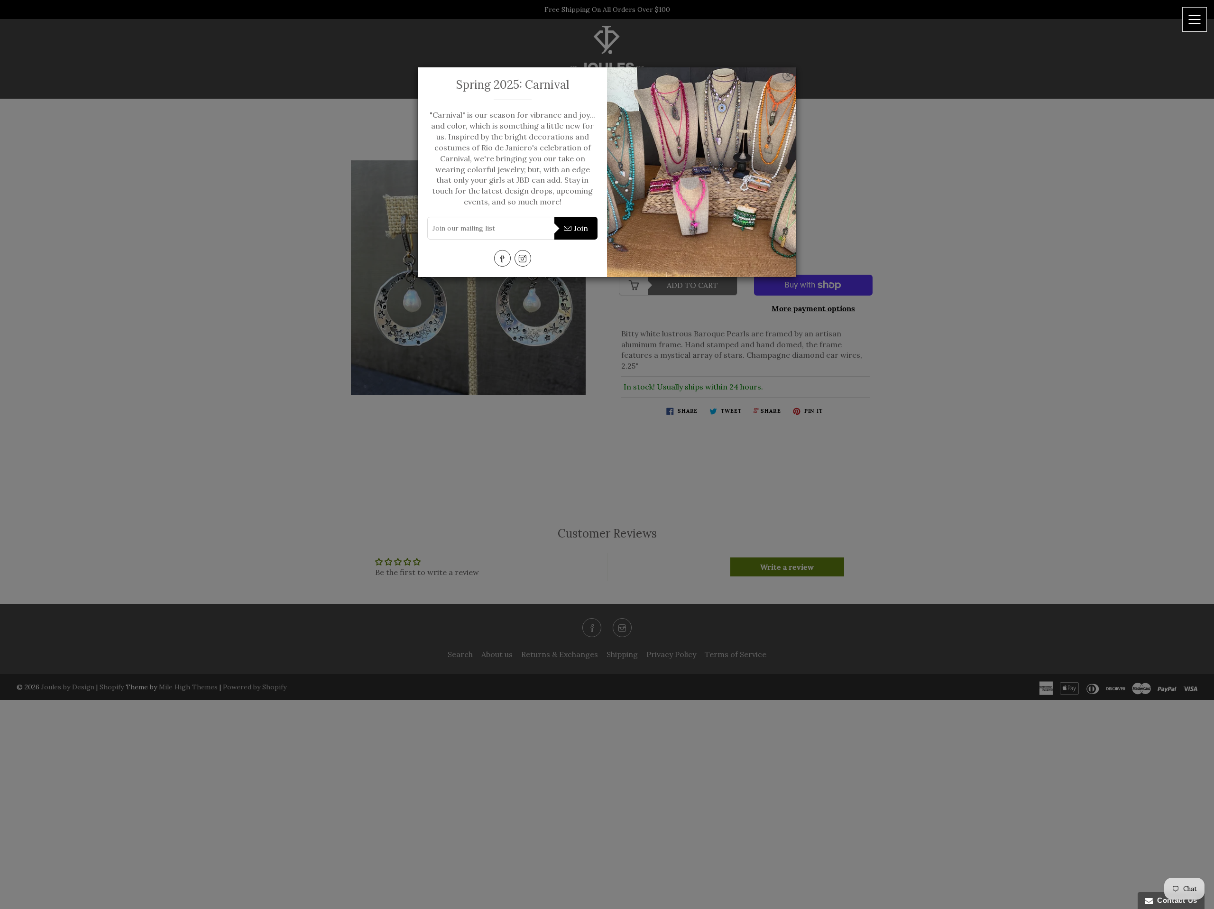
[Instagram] (523, 258)
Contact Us (1175, 900)
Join (581, 228)
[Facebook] (502, 258)
